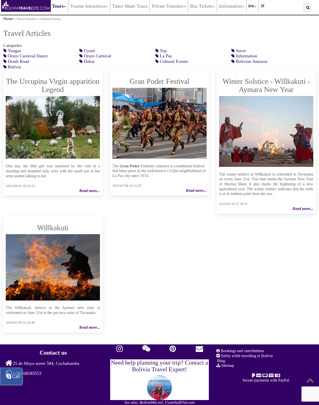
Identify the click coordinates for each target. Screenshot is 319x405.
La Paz (166, 55)
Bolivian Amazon (251, 61)
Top (163, 50)
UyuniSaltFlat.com (180, 402)
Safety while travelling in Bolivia (246, 356)
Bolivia (14, 66)
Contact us (53, 352)
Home (8, 18)
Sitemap (227, 365)
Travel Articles (26, 19)
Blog (220, 361)
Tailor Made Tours (130, 6)
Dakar (89, 61)
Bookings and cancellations (242, 351)
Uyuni (89, 50)
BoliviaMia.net (151, 402)
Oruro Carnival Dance (28, 55)
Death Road (18, 61)
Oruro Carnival (97, 55)
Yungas (14, 50)
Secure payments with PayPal (265, 380)
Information (246, 55)
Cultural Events (174, 61)
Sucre (241, 50)
